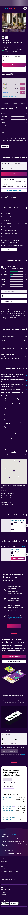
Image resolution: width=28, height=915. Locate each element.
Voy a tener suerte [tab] (8, 786)
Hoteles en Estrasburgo (9, 804)
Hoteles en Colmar (7, 808)
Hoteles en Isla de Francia (18, 852)
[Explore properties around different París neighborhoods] (26, 541)
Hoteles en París (10, 853)
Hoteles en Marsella (8, 806)
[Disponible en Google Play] (5, 903)
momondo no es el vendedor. (10, 839)
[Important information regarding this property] (26, 329)
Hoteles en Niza (7, 797)
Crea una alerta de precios (14, 617)
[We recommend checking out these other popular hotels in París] (26, 515)
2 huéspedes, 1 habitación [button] (10, 60)
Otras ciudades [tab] (7, 779)
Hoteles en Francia (7, 852)
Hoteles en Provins (7, 819)
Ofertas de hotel (8, 850)
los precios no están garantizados (14, 834)
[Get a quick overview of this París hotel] (26, 108)
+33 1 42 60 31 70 (6, 47)
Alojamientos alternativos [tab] (10, 782)
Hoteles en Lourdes (8, 810)
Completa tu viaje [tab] (8, 790)
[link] (18, 558)
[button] (2, 8)
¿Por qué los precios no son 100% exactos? (11, 844)
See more (23, 546)
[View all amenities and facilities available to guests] (26, 208)
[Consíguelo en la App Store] (14, 903)
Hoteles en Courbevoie (9, 799)
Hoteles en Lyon (7, 801)
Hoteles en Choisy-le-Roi (9, 815)
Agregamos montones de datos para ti (13, 841)
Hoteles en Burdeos (8, 812)
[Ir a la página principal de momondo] (10, 8)
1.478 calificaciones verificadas (16, 50)
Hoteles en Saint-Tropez (9, 817)
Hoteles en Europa (17, 850)
